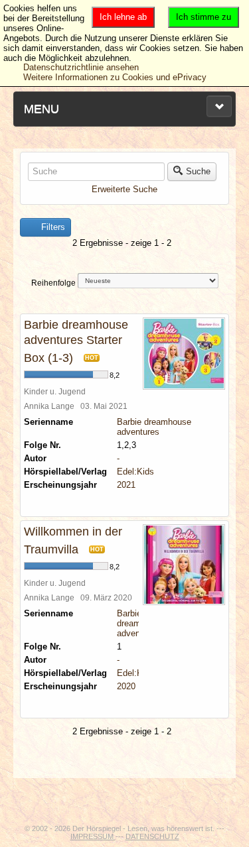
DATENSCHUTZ (152, 836)
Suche (198, 171)
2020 (126, 686)
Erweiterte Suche (124, 189)
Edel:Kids (135, 472)
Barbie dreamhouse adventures (154, 427)
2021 (126, 485)
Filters (52, 227)
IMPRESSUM (93, 836)
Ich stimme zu (203, 17)
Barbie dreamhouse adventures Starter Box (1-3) (76, 341)
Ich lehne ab (123, 17)
